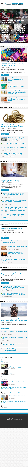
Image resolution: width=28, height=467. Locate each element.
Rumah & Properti (6, 107)
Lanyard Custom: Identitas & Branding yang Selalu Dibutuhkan (12, 64)
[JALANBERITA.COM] (14, 4)
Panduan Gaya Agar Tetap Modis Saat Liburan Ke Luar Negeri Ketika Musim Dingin (14, 319)
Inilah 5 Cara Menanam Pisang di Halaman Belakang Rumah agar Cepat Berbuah (13, 148)
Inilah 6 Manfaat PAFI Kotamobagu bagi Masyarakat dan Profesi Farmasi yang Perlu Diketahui (13, 216)
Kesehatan (3, 161)
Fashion (2, 301)
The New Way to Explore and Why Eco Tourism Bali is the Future (14, 360)
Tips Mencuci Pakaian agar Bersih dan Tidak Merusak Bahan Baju (14, 332)
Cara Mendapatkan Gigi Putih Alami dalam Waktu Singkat (13, 260)
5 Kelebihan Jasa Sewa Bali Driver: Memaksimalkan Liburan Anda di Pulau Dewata (20, 28)
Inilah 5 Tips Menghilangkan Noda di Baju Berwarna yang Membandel (13, 349)
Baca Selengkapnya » (5, 74)
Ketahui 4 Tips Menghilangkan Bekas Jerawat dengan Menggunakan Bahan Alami (13, 294)
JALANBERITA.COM (17, 418)
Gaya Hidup (4, 224)
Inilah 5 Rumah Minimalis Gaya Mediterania (14, 143)
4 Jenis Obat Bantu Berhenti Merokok (12, 228)
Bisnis (2, 46)
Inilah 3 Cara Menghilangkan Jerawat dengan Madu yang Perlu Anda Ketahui (13, 273)
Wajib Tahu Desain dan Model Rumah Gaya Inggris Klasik (16, 138)
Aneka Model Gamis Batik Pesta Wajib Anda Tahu (14, 338)
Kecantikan (4, 267)
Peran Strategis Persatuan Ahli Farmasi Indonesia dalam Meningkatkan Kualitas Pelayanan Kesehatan (12, 194)
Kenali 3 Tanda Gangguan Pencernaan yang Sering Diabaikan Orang (6, 38)
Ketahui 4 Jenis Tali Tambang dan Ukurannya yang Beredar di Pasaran (12, 125)
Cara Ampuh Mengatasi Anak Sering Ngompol (13, 392)
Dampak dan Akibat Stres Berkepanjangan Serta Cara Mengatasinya (13, 241)
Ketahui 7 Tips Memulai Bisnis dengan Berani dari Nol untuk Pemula (16, 79)
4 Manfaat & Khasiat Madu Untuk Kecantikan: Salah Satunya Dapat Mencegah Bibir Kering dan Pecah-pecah (13, 287)
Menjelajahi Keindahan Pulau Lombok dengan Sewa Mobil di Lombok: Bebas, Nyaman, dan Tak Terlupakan (6, 26)
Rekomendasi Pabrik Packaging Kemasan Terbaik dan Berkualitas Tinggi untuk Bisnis (17, 92)
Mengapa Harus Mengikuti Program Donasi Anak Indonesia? (17, 247)
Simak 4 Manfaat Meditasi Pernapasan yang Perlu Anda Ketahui (15, 254)
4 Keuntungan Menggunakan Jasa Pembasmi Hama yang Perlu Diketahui (11, 154)
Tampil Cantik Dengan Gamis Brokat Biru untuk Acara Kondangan (13, 343)
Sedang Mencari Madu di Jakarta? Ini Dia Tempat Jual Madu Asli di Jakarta (17, 99)
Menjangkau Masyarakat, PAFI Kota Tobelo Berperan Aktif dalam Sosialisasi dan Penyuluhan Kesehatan (13, 202)
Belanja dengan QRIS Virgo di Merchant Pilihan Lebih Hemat (16, 85)
